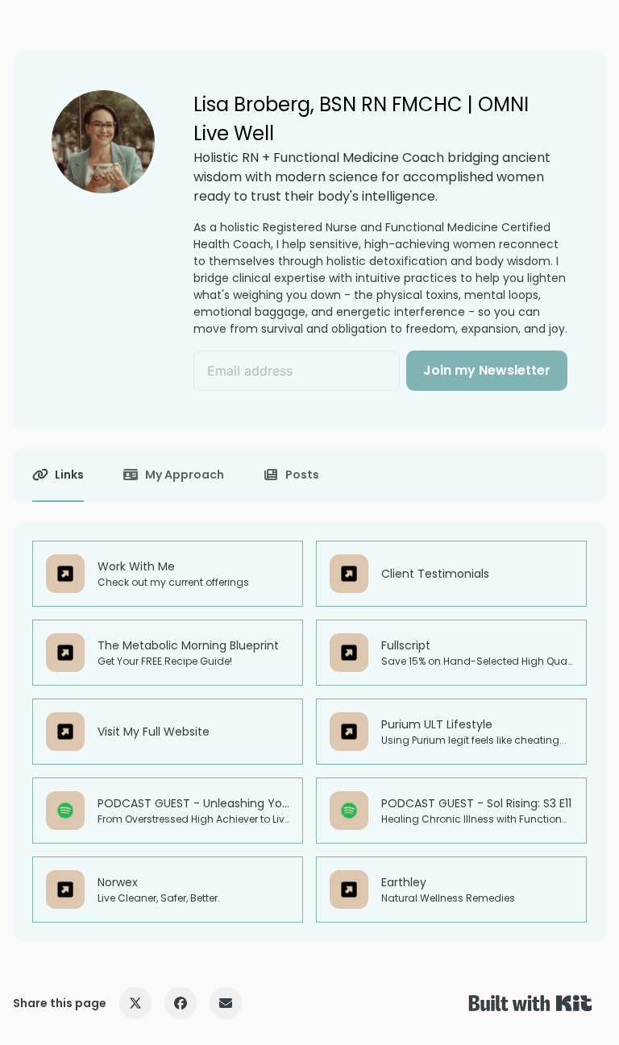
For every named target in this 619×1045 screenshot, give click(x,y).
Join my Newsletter (486, 370)
